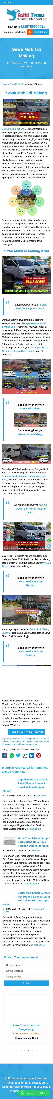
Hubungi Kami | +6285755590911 (26, 732)
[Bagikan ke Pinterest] (39, 756)
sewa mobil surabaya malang (24, 744)
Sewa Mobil (26, 66)
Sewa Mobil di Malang (26, 93)
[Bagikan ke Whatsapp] (12, 756)
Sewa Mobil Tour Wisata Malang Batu (31, 508)
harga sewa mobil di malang (19, 739)
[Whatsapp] (49, 541)
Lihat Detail (29, 1008)
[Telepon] (49, 546)
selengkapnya (34, 829)
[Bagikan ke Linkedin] (32, 756)
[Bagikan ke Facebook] (5, 756)
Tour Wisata (41, 796)
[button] (33, 1093)
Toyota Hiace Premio (24, 351)
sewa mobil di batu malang (21, 741)
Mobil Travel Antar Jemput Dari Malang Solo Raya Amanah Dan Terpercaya (34, 842)
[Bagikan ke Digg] (26, 756)
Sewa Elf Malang (30, 408)
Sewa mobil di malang (13, 129)
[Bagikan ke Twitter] (19, 756)
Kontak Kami (40, 32)
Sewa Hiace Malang (30, 434)
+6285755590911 (31, 27)
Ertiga (37, 340)
